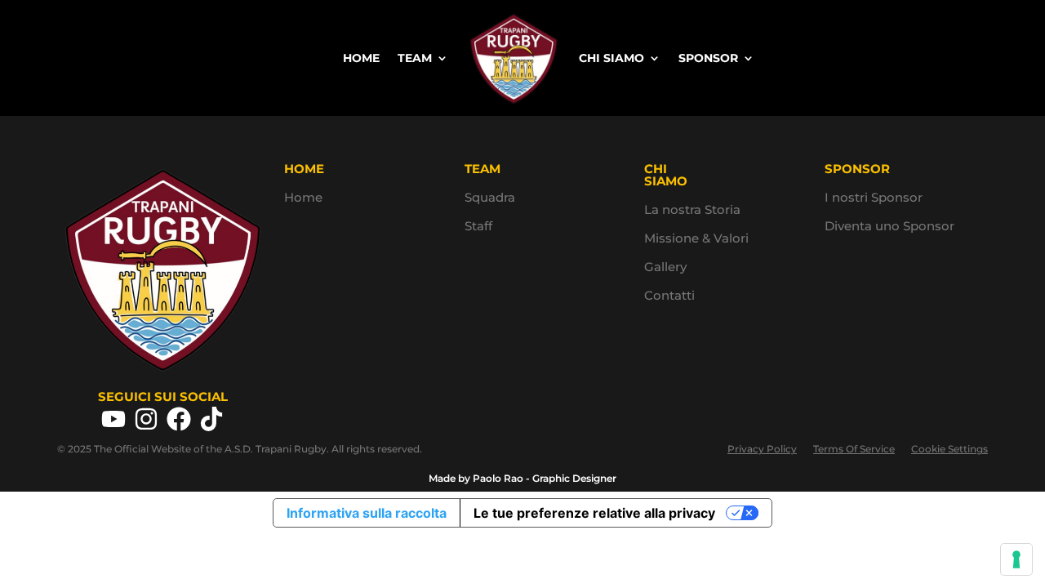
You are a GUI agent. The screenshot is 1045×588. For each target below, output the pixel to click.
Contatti (669, 295)
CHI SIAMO (611, 58)
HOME (361, 58)
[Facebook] (178, 419)
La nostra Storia (692, 209)
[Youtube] (113, 419)
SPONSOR (708, 58)
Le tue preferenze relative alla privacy (594, 513)
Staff (478, 226)
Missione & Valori (696, 238)
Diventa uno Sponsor (889, 226)
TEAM (415, 58)
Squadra (490, 197)
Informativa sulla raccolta (367, 513)
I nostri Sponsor (874, 197)
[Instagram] (146, 419)
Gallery (665, 266)
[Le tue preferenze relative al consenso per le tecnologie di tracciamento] (1016, 559)
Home (303, 197)
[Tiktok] (211, 419)
